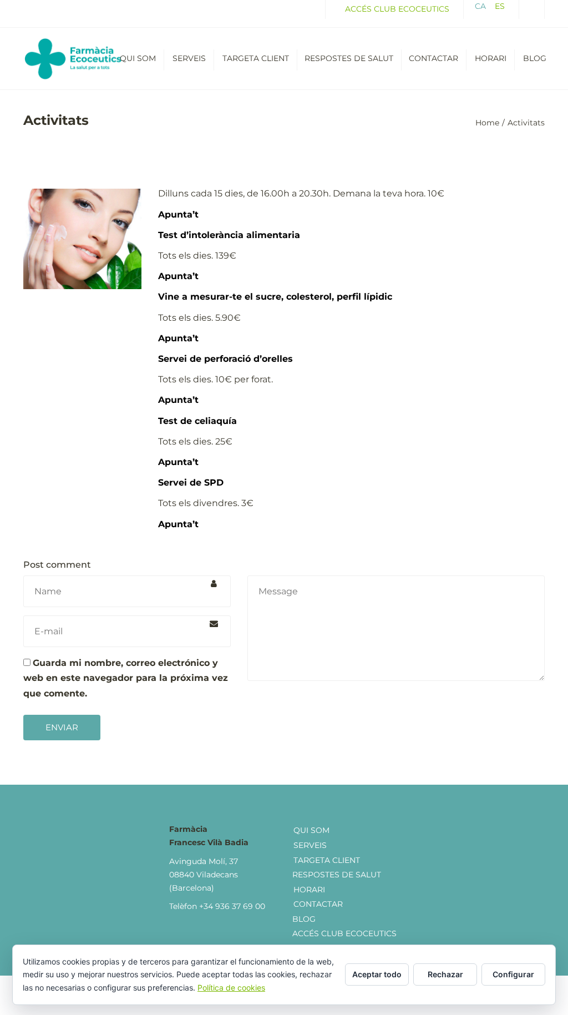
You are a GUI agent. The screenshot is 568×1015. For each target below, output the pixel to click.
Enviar (61, 727)
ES (500, 6)
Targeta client (326, 860)
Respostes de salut (349, 58)
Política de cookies (231, 987)
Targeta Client (255, 58)
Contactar (433, 58)
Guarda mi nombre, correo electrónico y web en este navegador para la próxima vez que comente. (125, 678)
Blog (534, 58)
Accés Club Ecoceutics (397, 9)
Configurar (513, 974)
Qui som (138, 58)
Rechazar (445, 974)
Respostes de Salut (336, 875)
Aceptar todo (377, 974)
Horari (490, 58)
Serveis (189, 58)
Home (487, 123)
